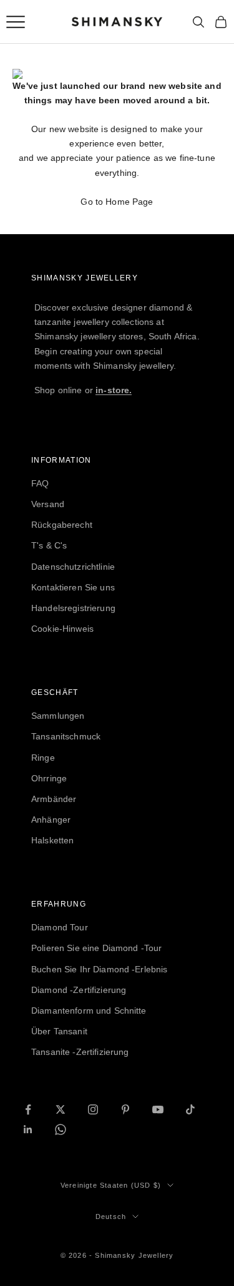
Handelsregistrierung (73, 608)
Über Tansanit (59, 1031)
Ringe (43, 758)
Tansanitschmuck (65, 736)
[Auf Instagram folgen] (93, 1109)
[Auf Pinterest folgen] (125, 1109)
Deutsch (110, 1216)
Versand (47, 504)
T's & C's (49, 545)
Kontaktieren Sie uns (73, 587)
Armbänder (53, 799)
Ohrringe (49, 778)
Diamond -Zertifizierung (78, 990)
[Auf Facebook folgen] (28, 1109)
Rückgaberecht (61, 525)
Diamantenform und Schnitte (89, 1011)
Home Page (129, 202)
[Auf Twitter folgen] (60, 1109)
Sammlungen (57, 716)
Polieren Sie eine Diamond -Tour (96, 948)
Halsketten (52, 840)
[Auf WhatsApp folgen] (60, 1129)
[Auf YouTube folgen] (158, 1109)
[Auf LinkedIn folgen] (28, 1129)
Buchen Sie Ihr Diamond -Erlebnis (99, 969)
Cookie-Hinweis (62, 629)
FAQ (40, 483)
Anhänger (51, 820)
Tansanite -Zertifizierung (80, 1052)
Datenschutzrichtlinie (73, 567)
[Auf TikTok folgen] (190, 1109)
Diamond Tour (59, 927)
